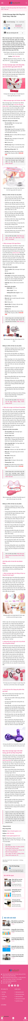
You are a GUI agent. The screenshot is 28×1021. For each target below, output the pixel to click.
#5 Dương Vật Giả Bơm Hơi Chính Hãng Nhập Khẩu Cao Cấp (17, 901)
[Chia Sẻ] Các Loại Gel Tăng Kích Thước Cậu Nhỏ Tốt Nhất (17, 881)
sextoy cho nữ (16, 252)
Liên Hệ (3, 998)
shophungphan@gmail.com (13, 835)
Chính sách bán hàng (19, 994)
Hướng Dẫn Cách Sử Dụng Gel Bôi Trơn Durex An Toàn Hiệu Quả (17, 931)
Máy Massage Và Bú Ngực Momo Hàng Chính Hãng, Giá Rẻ (14, 401)
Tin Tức (13, 882)
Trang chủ (3, 7)
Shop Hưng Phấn (7, 760)
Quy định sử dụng (19, 1001)
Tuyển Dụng (4, 996)
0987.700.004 (16, 56)
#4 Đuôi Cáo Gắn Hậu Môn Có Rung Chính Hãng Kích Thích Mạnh (17, 956)
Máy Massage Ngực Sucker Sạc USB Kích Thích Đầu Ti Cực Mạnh (14, 237)
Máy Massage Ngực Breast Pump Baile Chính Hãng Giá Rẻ (14, 555)
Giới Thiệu (4, 992)
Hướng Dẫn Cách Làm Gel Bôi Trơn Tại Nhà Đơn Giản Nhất (17, 948)
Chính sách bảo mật (19, 992)
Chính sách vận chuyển (20, 998)
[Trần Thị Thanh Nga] (5, 22)
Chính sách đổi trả (19, 996)
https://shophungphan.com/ (14, 831)
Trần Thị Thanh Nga (11, 21)
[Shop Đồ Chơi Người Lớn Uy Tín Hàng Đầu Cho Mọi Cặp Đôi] (14, 2)
